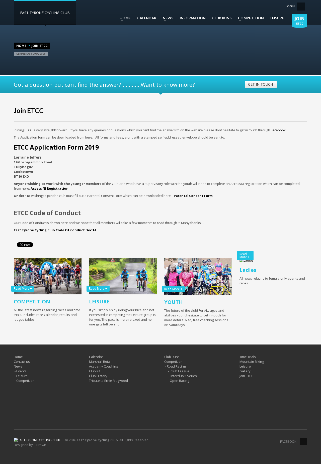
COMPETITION (249, 18)
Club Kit (94, 371)
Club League (180, 371)
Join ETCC (28, 110)
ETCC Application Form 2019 (56, 147)
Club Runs (172, 357)
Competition (25, 380)
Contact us (22, 361)
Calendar (96, 357)
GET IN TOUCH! (261, 84)
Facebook (278, 130)
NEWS (166, 18)
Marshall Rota (99, 361)
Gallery (245, 371)
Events (21, 371)
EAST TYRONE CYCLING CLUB (45, 12)
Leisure (22, 376)
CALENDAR (146, 18)
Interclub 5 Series (184, 376)
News (18, 366)
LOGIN (290, 6)
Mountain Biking (251, 361)
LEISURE (277, 18)
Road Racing (176, 366)
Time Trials (247, 357)
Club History (98, 376)
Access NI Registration (49, 188)
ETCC (299, 20)
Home (21, 45)
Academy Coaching (103, 366)
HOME (124, 18)
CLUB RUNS (221, 18)
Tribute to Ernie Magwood (108, 380)
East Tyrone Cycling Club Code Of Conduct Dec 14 (55, 230)
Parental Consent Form (193, 195)
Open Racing (179, 380)
